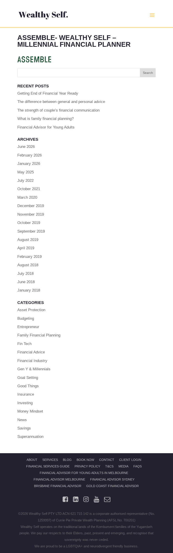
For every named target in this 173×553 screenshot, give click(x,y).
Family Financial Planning (38, 335)
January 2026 (28, 163)
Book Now (85, 460)
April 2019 (25, 248)
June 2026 (26, 147)
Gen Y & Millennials (33, 369)
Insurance (25, 394)
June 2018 (26, 282)
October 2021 (28, 189)
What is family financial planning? (45, 119)
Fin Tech (24, 344)
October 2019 (28, 223)
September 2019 (31, 231)
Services (50, 460)
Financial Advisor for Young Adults (46, 127)
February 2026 (29, 155)
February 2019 (29, 256)
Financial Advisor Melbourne (59, 479)
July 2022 (25, 180)
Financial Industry (32, 361)
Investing (25, 403)
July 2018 (25, 273)
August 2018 (27, 265)
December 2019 (30, 206)
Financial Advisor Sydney (112, 479)
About (32, 460)
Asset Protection (31, 310)
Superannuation (30, 436)
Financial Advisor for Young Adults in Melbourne (84, 473)
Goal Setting (27, 378)
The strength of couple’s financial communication (58, 110)
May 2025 (25, 172)
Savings (24, 428)
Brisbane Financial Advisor (57, 486)
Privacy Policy (87, 466)
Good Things (28, 386)
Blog (67, 460)
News (22, 420)
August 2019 (27, 240)
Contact (106, 460)
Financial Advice (31, 352)
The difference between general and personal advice (61, 102)
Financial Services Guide (48, 466)
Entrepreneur (28, 327)
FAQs (137, 466)
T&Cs (109, 466)
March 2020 (27, 197)
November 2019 (30, 214)
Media (123, 466)
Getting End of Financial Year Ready (47, 93)
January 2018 (28, 290)
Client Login (130, 460)
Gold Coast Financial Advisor (112, 486)
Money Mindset (30, 411)
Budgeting (25, 318)
